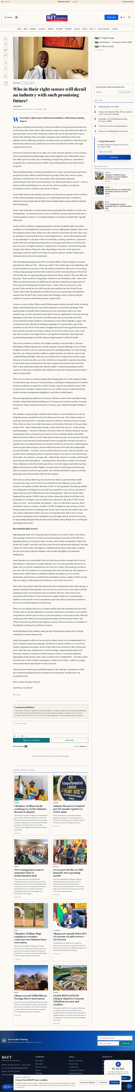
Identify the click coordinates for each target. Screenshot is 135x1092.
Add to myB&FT (29, 83)
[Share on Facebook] (5, 44)
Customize (103, 1082)
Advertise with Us (41, 1067)
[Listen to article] (5, 76)
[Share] (5, 63)
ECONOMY (41, 29)
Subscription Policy (75, 1073)
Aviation (16, 83)
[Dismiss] (131, 139)
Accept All (114, 1082)
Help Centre (39, 1064)
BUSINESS (33, 29)
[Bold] (14, 736)
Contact (38, 1070)
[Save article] (5, 68)
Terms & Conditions (76, 1061)
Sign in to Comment (31, 740)
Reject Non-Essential (87, 1082)
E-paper (115, 29)
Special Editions (103, 29)
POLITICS (77, 29)
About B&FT (39, 1061)
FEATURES (59, 29)
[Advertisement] (113, 66)
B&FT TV (92, 29)
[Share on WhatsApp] (5, 55)
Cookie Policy (73, 1067)
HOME (19, 29)
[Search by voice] (16, 17)
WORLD (84, 29)
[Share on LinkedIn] (5, 50)
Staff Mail (38, 1073)
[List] (26, 736)
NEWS (25, 29)
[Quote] (22, 736)
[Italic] (18, 736)
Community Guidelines (77, 1070)
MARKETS (51, 29)
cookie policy (19, 1087)
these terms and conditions (34, 715)
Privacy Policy (73, 1064)
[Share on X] (5, 39)
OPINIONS (68, 29)
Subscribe (111, 17)
